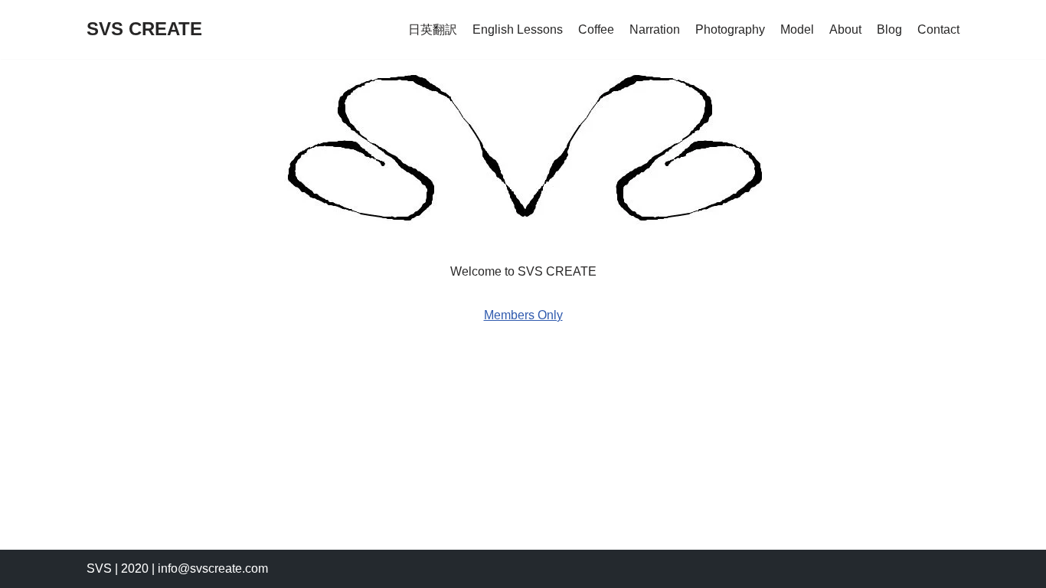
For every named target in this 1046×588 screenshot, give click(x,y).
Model (797, 29)
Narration (654, 29)
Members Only (523, 315)
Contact (938, 29)
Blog (889, 29)
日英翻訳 (432, 29)
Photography (730, 29)
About (845, 29)
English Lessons (517, 29)
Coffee (596, 29)
